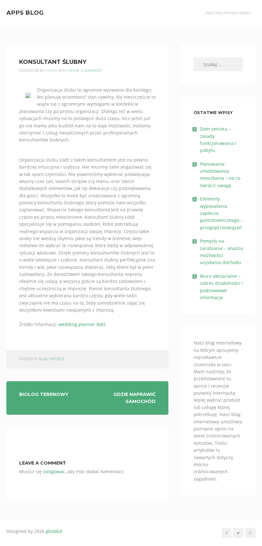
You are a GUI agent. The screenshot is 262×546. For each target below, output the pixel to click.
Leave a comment (85, 71)
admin (51, 71)
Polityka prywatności (228, 13)
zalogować (54, 471)
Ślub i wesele (51, 359)
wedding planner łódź (81, 324)
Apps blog (24, 12)
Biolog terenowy (43, 394)
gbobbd (54, 531)
